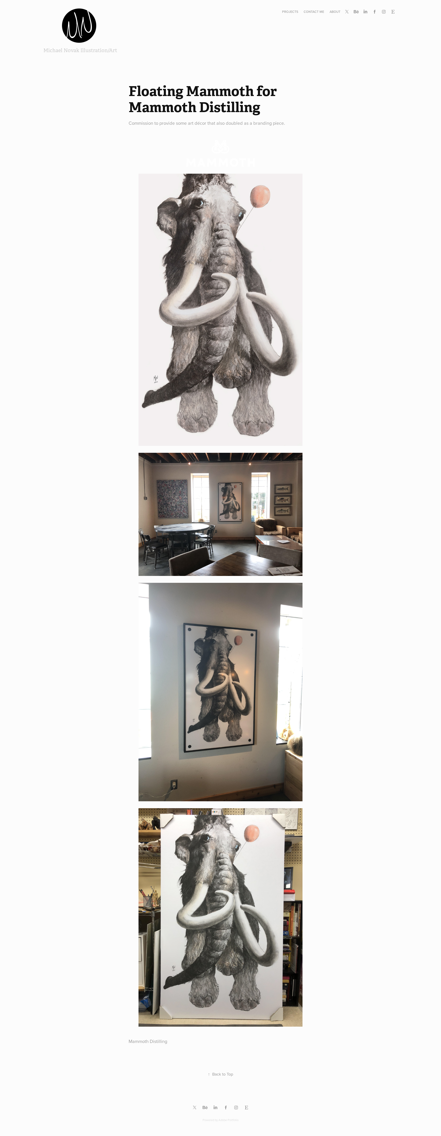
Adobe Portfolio (228, 1120)
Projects (290, 11)
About (335, 11)
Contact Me (314, 11)
